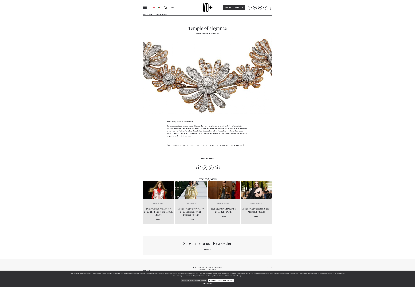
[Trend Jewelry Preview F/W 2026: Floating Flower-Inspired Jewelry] (191, 190)
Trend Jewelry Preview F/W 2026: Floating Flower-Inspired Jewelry (191, 211)
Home (144, 14)
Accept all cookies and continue (221, 281)
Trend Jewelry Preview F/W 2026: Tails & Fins (224, 210)
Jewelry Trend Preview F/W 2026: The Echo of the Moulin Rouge (158, 211)
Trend (150, 14)
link (343, 274)
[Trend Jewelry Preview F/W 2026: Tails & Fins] (224, 190)
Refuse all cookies (207, 284)
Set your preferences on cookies (194, 281)
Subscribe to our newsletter (234, 7)
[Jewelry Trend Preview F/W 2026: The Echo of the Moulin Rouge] (158, 190)
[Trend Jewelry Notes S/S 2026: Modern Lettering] (256, 190)
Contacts (146, 270)
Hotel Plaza (207, 128)
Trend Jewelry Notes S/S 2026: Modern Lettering (256, 210)
